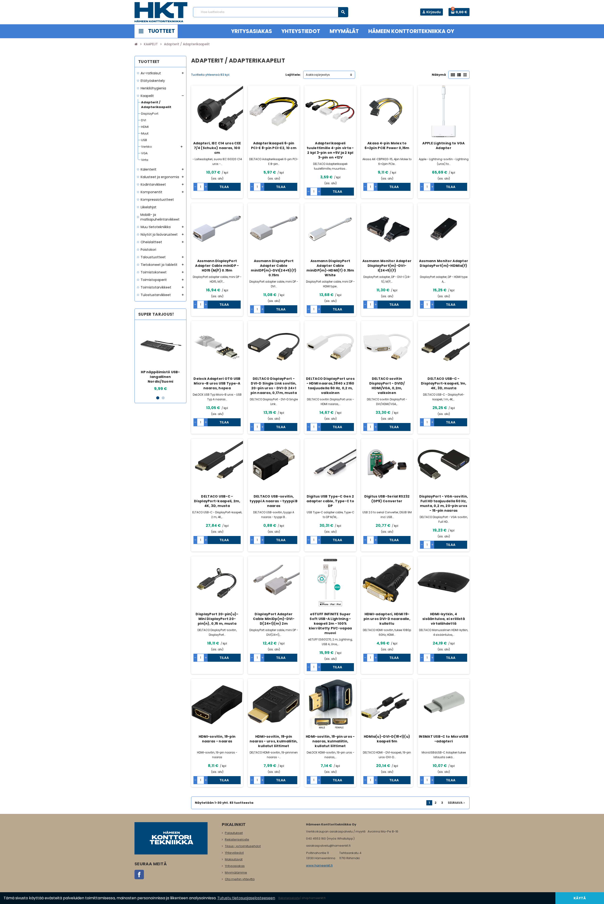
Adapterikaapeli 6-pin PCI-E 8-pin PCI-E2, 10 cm (273, 145)
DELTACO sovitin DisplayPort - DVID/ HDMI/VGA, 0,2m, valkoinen (387, 385)
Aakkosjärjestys (318, 74)
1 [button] (157, 397)
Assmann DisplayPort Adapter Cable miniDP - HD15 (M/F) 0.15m (217, 266)
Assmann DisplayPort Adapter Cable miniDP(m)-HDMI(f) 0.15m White (330, 268)
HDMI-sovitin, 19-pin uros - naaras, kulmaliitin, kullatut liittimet (330, 741)
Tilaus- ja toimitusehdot (243, 846)
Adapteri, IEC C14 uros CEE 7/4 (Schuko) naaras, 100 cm (217, 148)
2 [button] (163, 397)
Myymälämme (236, 872)
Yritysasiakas (235, 866)
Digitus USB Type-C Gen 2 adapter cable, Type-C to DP (330, 501)
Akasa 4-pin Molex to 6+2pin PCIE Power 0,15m (387, 145)
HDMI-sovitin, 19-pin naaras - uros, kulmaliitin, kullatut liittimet (274, 741)
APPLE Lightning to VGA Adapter (443, 145)
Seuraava (457, 803)
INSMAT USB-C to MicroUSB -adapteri (443, 739)
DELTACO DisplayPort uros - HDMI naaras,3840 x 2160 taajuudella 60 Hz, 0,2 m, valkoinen (330, 385)
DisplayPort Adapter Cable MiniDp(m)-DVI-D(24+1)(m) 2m (273, 619)
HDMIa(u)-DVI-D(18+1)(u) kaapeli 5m (387, 739)
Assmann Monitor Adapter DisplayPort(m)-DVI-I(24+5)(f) (386, 266)
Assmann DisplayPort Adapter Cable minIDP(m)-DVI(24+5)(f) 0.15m (273, 268)
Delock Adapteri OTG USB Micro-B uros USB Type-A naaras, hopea (216, 383)
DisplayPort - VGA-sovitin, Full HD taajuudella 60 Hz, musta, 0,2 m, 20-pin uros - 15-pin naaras (443, 503)
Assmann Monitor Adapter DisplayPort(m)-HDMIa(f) (443, 263)
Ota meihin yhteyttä (240, 879)
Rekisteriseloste (237, 839)
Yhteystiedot (234, 852)
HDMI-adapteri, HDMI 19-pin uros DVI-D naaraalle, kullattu (387, 619)
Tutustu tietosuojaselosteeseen (246, 898)
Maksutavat (234, 859)
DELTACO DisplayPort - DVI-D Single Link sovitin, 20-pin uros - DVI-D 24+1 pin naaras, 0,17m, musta (274, 385)
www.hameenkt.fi (319, 865)
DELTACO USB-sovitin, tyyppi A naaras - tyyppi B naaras (274, 501)
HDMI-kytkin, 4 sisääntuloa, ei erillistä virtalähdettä (443, 619)
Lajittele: (293, 74)
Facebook (139, 874)
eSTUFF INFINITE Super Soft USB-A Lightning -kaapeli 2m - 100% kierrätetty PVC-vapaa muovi (330, 623)
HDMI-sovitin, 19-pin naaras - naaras (217, 739)
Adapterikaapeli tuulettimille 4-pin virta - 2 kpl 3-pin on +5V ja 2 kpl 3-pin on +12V (330, 150)
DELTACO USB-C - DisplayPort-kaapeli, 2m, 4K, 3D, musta (217, 501)
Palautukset (234, 833)
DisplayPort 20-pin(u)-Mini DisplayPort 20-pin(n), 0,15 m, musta (217, 619)
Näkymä (439, 74)
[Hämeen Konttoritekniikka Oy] (161, 12)
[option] (160, 357)
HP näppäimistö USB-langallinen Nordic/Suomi (160, 377)
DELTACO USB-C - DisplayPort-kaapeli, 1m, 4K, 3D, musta (443, 383)
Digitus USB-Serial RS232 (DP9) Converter (387, 498)
